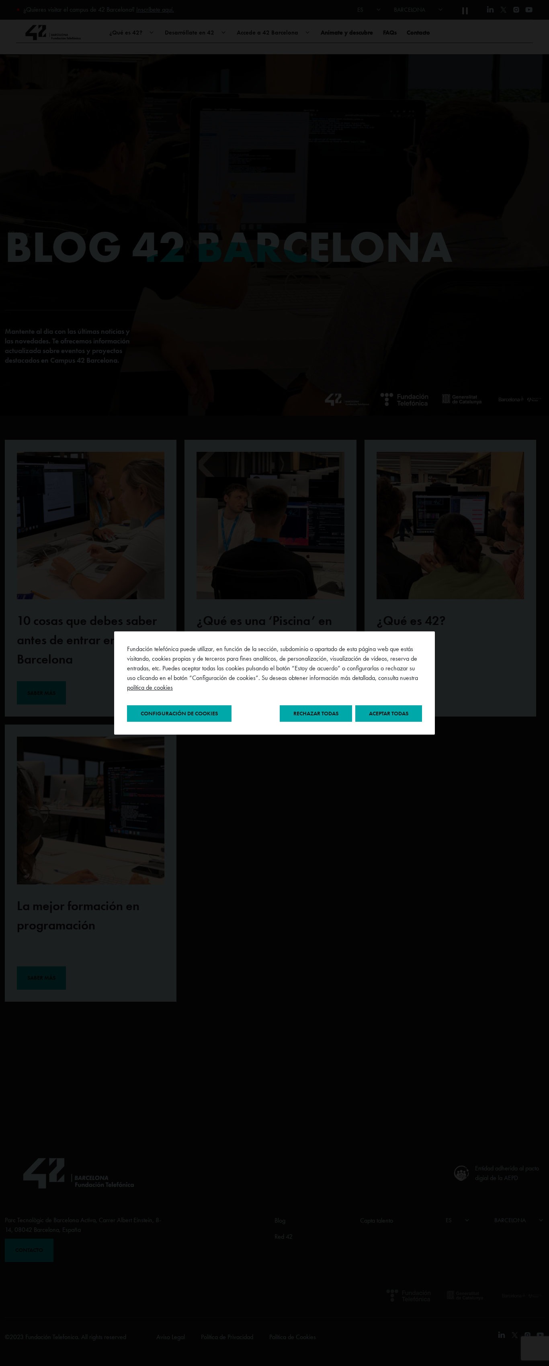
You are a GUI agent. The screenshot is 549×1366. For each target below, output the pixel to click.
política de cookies (150, 687)
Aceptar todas (388, 713)
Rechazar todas (315, 713)
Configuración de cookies (179, 713)
